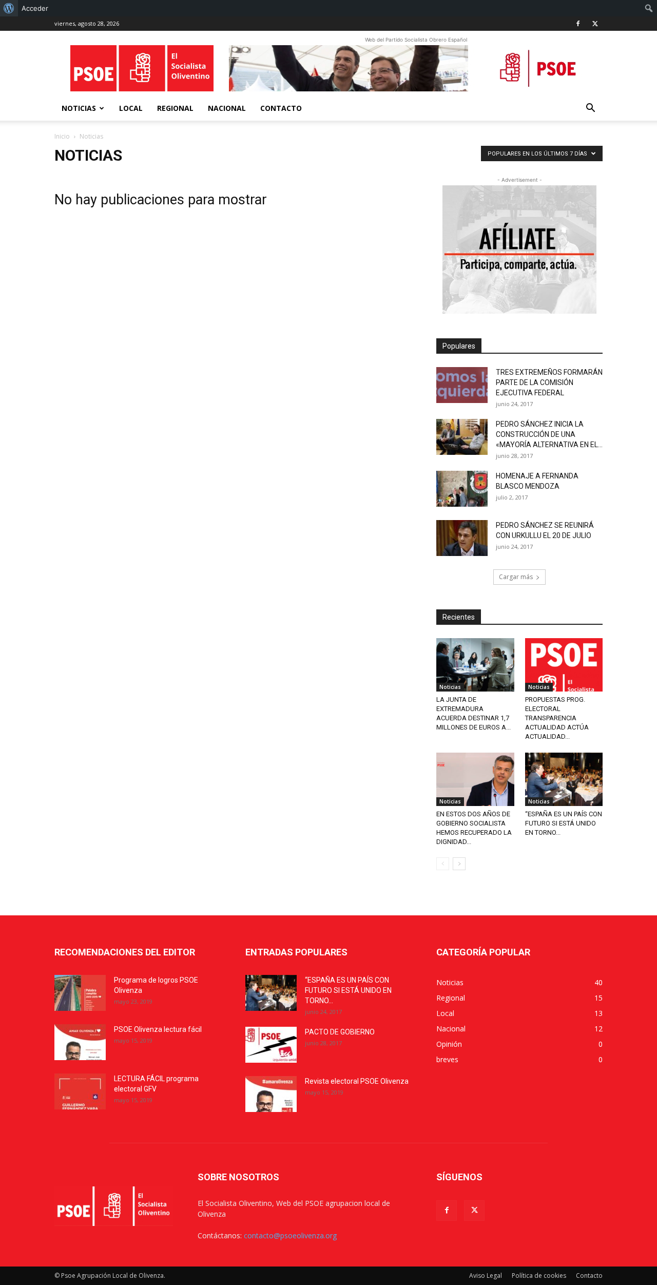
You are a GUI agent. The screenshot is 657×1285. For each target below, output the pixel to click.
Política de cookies (539, 1275)
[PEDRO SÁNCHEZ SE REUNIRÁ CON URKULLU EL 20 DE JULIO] (462, 538)
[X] (595, 23)
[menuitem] (9, 8)
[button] (590, 109)
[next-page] (459, 863)
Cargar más (516, 576)
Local (131, 108)
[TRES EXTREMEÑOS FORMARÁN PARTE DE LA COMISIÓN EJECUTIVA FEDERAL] (462, 385)
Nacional (227, 108)
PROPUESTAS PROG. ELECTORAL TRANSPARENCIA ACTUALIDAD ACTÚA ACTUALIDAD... (557, 718)
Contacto (281, 108)
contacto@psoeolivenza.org (290, 1235)
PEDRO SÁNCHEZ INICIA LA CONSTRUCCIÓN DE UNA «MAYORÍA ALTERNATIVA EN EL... (549, 434)
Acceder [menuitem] (35, 8)
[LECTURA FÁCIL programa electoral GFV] (80, 1091)
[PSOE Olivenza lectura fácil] (80, 1042)
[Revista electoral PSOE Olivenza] (271, 1094)
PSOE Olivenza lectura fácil (158, 1029)
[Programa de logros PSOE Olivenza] (80, 993)
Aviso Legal (485, 1275)
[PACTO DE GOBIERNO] (271, 1045)
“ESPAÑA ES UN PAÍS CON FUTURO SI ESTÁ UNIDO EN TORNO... (563, 823)
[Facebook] (578, 23)
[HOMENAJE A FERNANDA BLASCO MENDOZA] (462, 489)
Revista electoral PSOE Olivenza (357, 1081)
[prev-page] (442, 863)
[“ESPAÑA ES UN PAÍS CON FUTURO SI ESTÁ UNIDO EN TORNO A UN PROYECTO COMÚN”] (564, 779)
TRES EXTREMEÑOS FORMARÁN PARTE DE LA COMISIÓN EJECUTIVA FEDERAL (549, 382)
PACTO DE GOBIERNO (340, 1032)
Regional (175, 108)
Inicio (62, 136)
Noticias (79, 108)
